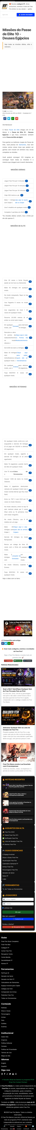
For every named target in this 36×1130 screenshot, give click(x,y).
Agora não (5, 14)
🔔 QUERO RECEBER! (26, 15)
